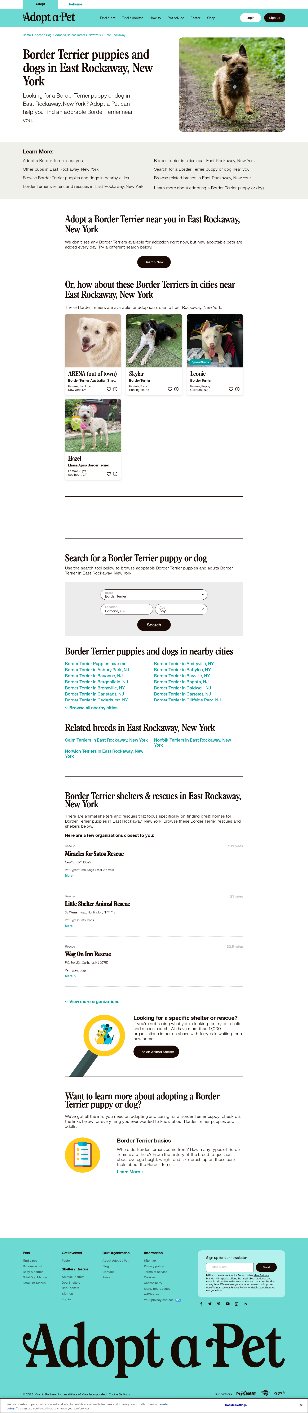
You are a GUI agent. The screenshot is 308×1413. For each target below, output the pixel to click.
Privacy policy (154, 1266)
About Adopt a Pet (115, 1260)
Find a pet (30, 1260)
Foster (195, 18)
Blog (105, 1266)
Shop (211, 18)
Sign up (274, 17)
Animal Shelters (73, 1277)
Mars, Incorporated (157, 1288)
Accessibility (153, 1283)
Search (154, 624)
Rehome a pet (32, 1266)
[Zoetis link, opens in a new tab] (279, 1393)
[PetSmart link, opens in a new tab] (246, 1393)
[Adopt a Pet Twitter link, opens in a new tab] (211, 1304)
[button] (108, 389)
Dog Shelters (71, 1282)
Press (106, 1277)
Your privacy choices (159, 1300)
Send (266, 1267)
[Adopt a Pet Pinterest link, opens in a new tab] (219, 1304)
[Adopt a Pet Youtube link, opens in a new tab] (228, 1304)
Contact (108, 1272)
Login (250, 17)
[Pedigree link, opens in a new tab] (265, 1393)
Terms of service (155, 1272)
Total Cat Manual (35, 1283)
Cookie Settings (119, 1394)
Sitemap (150, 1260)
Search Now (154, 262)
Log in (66, 1299)
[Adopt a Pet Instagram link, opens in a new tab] (237, 1304)
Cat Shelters (70, 1288)
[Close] (301, 1405)
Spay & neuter (33, 1272)
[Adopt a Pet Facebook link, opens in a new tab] (202, 1304)
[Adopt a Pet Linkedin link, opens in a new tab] (245, 1304)
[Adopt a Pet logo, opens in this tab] (154, 1354)
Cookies (149, 1277)
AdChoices (151, 1294)
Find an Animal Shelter (156, 1052)
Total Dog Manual (35, 1277)
